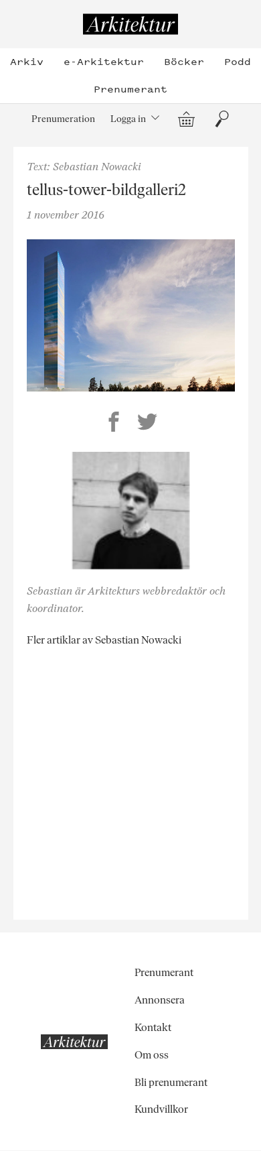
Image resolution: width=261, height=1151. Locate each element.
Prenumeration (63, 119)
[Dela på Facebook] (113, 423)
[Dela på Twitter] (147, 423)
